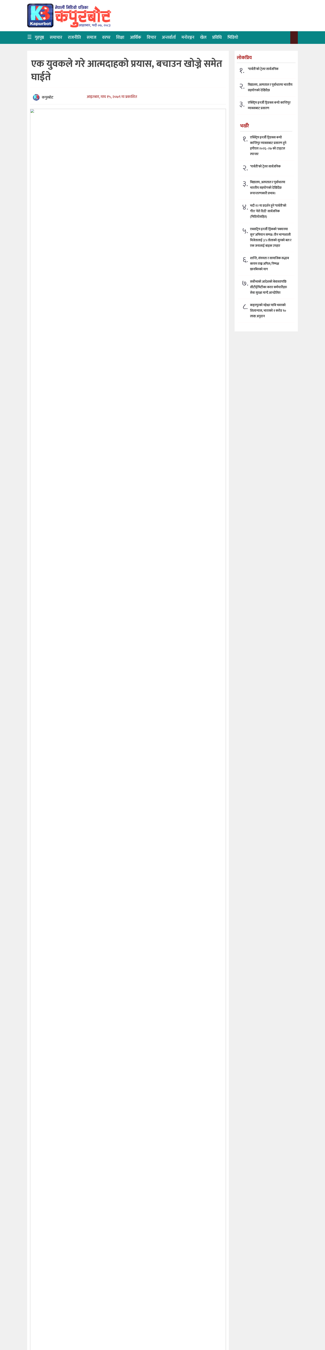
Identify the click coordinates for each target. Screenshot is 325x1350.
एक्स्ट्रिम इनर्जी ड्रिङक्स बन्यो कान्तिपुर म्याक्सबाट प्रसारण (269, 105)
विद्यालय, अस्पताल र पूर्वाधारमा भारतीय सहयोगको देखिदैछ (270, 87)
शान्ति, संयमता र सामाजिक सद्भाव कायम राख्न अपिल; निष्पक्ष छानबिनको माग (269, 263)
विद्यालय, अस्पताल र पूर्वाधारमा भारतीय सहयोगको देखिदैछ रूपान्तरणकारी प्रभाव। (267, 187)
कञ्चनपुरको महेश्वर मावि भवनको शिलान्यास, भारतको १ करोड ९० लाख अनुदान (268, 310)
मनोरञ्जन (188, 37)
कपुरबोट (47, 97)
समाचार (56, 37)
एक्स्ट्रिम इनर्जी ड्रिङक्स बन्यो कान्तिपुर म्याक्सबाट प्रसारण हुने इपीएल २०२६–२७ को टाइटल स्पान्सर (268, 145)
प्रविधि (217, 37)
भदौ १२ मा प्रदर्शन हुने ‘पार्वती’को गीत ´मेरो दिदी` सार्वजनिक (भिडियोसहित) (268, 211)
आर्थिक (135, 37)
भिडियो (233, 37)
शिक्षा (120, 37)
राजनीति (74, 37)
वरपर (106, 37)
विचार (151, 37)
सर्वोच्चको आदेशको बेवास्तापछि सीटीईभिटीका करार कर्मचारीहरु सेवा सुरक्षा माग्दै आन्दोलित (268, 287)
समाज (91, 37)
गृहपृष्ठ (39, 37)
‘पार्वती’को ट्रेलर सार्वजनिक (263, 69)
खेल (203, 37)
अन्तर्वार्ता (169, 37)
